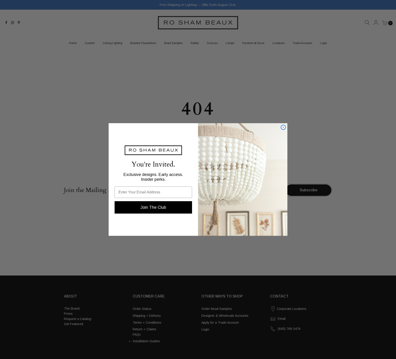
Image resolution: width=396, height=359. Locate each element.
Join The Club (153, 207)
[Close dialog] (283, 127)
